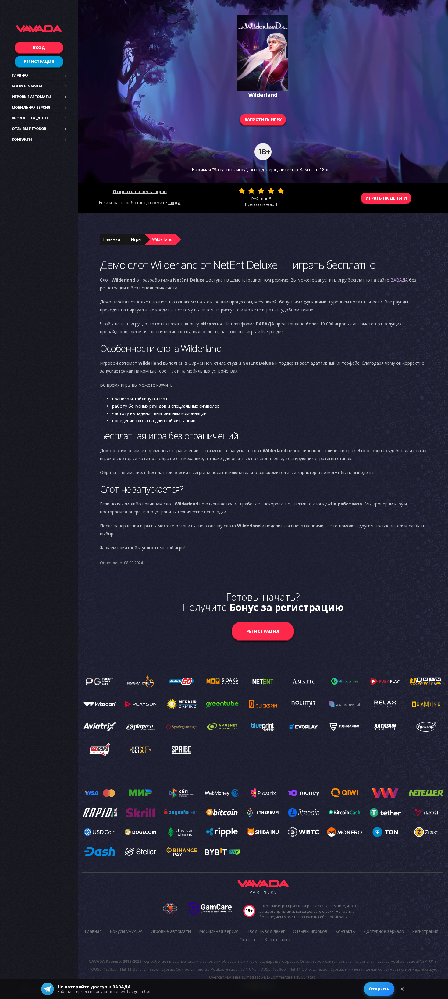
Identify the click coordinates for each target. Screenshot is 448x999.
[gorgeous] (280, 191)
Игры (136, 239)
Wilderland (162, 239)
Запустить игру (263, 119)
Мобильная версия (31, 107)
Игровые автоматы (31, 96)
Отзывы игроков (29, 128)
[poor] (251, 191)
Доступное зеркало (384, 931)
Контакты (22, 139)
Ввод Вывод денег (30, 118)
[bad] (241, 191)
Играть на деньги (386, 198)
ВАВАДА (399, 280)
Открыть (379, 989)
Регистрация (39, 61)
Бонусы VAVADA (27, 86)
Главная (20, 75)
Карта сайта (277, 939)
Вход (39, 47)
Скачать (248, 939)
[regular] (261, 191)
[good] (271, 191)
